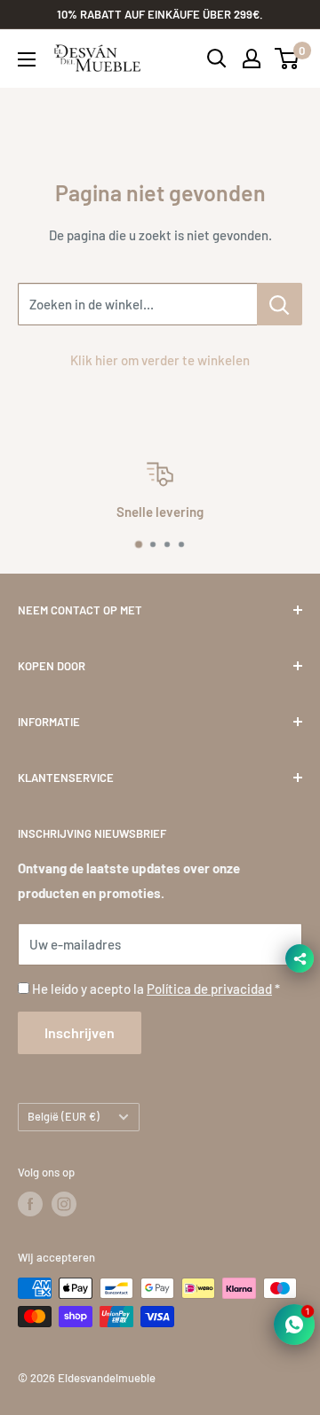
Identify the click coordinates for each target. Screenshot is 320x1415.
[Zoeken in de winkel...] (279, 304)
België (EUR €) (64, 1116)
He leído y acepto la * (156, 989)
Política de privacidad (209, 989)
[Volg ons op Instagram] (64, 1204)
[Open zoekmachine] (217, 58)
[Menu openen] (27, 59)
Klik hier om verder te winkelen (160, 360)
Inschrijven (79, 1032)
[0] (287, 58)
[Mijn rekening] (251, 58)
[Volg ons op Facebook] (30, 1204)
